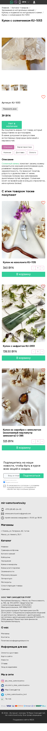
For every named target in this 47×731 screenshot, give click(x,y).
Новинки (4, 547)
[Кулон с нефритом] (23, 313)
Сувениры (5, 589)
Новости (4, 660)
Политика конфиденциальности (15, 641)
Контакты (5, 637)
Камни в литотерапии (10, 568)
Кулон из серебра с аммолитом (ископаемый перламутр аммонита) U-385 (22, 433)
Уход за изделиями (9, 667)
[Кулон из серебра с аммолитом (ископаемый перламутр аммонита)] (23, 397)
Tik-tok (8, 699)
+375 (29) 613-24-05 (13, 509)
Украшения (6, 561)
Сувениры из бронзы (9, 550)
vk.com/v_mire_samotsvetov (17, 685)
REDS (32, 720)
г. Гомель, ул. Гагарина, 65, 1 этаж (15, 531)
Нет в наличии (11, 125)
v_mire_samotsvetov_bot (16, 694)
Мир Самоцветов (12, 690)
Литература (6, 579)
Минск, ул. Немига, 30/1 (11, 535)
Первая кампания (11, 482)
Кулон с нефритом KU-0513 (19, 346)
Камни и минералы (9, 564)
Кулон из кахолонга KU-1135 (19, 262)
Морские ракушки (9, 575)
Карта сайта (6, 656)
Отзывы (4, 664)
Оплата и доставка (9, 653)
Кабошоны (5, 557)
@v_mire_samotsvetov (14, 681)
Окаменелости (7, 572)
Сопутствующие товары (11, 586)
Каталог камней (8, 554)
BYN (24, 2)
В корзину (23, 274)
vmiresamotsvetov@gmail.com (18, 514)
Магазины (5, 634)
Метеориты (6, 582)
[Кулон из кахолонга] (23, 229)
